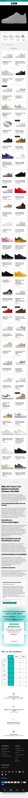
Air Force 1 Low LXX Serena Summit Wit (19, 230)
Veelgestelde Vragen (19, 750)
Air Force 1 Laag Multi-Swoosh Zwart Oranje (20, 181)
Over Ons (17, 752)
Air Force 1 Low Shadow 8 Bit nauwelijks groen (19, 370)
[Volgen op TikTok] (23, 772)
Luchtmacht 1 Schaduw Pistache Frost (19, 335)
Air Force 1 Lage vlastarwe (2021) (19, 147)
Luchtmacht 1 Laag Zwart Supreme (19, 79)
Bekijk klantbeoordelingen (10, 603)
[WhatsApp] (11, 790)
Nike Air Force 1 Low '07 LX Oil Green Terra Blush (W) (7, 214)
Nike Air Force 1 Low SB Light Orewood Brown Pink (7, 439)
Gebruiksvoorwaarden (6, 751)
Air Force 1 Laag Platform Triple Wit (19, 131)
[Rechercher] (17, 790)
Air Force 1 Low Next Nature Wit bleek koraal (19, 387)
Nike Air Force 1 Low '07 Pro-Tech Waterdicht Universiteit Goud (19, 281)
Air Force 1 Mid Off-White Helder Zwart (19, 213)
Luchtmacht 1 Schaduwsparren (6, 280)
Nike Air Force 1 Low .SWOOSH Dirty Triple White (7, 474)
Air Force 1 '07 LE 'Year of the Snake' (20, 114)
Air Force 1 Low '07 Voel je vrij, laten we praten (6, 422)
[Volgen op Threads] (13, 772)
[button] (3, 632)
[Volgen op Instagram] (9, 772)
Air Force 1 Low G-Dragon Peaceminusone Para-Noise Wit (6, 404)
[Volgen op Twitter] (6, 772)
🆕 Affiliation (17, 761)
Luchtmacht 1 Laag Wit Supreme (6, 62)
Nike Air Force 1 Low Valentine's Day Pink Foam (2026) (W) (7, 247)
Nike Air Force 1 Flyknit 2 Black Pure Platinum (20, 473)
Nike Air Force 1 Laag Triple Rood (7, 317)
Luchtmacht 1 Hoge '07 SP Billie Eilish (19, 403)
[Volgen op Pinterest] (16, 772)
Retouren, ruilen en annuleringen (5, 749)
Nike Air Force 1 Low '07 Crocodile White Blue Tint (19, 422)
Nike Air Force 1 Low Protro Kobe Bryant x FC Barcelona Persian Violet (7, 164)
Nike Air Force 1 (10, 44)
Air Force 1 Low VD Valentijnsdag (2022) (7, 334)
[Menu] (5, 790)
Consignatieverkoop (19, 754)
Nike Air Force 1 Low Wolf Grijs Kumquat (7, 181)
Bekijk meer (14, 634)
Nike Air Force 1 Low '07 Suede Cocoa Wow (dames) (20, 318)
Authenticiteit (18, 748)
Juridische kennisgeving (6, 756)
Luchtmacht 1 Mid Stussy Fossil (6, 352)
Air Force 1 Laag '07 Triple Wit (6, 197)
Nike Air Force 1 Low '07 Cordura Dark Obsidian (19, 264)
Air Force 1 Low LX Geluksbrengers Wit (7, 386)
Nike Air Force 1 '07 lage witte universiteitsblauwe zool (20, 300)
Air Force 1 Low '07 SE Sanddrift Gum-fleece (20, 352)
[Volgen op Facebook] (2, 772)
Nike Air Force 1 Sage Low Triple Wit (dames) (7, 97)
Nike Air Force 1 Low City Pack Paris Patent (20, 457)
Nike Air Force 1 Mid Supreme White (6, 457)
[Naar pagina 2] (16, 482)
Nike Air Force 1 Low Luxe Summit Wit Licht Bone (20, 63)
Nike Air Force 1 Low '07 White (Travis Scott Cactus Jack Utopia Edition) (19, 440)
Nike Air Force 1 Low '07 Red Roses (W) (19, 197)
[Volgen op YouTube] (20, 772)
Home (3, 44)
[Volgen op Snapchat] (2, 774)
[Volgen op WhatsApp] (6, 774)
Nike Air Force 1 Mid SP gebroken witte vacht (7, 299)
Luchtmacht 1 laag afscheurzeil (6, 131)
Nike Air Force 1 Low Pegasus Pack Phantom (6, 114)
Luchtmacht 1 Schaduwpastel (18, 96)
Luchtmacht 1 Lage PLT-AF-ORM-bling (6, 369)
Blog (16, 758)
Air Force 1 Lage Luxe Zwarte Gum (7, 147)
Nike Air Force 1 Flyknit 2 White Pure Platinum (7, 80)
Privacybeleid (4, 753)
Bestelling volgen (4, 767)
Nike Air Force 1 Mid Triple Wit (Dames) (19, 163)
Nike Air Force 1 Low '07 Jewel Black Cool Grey (7, 264)
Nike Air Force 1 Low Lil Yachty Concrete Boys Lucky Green (20, 247)
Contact (17, 756)
